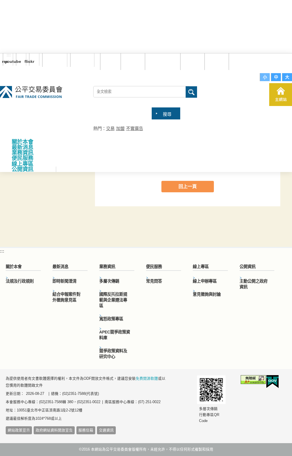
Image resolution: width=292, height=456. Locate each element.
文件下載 (217, 61)
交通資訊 (106, 430)
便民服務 (22, 158)
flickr (31, 61)
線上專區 (22, 164)
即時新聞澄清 (64, 281)
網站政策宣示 (19, 430)
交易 (110, 128)
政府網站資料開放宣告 (54, 430)
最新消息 (22, 147)
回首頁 (111, 61)
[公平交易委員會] (31, 92)
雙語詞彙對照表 (163, 61)
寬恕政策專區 (111, 319)
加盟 (120, 128)
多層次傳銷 (109, 281)
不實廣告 (134, 128)
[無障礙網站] (253, 380)
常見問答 (193, 61)
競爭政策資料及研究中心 (113, 354)
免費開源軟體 (147, 379)
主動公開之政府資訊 (253, 284)
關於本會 (22, 142)
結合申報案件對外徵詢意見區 (66, 297)
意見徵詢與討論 (207, 294)
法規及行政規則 (20, 281)
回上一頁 (188, 186)
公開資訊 (22, 169)
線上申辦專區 (205, 281)
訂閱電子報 (55, 60)
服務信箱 (241, 61)
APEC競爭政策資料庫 (114, 335)
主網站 (280, 94)
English (80, 60)
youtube (18, 61)
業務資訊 (22, 153)
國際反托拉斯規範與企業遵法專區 (113, 300)
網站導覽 (133, 61)
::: (9, 55)
